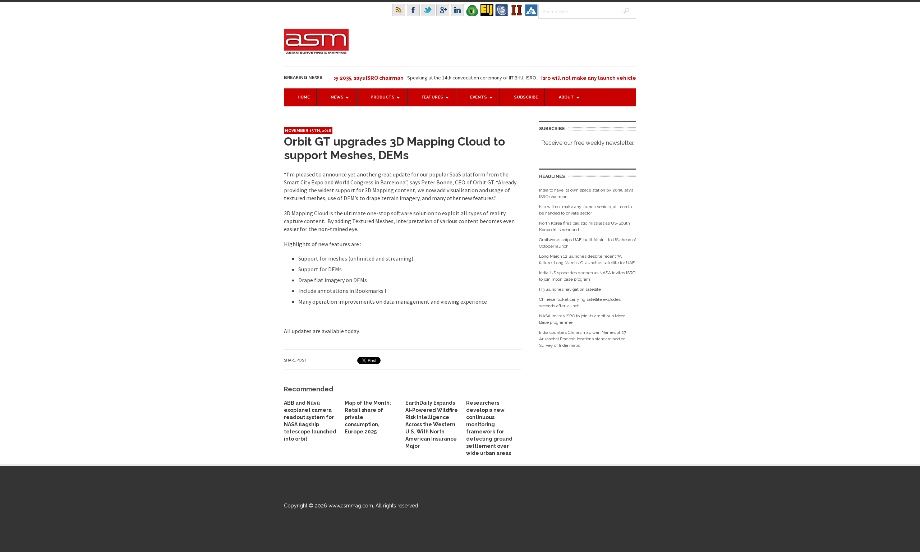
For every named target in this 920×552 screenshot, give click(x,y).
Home (304, 97)
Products (379, 100)
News (333, 100)
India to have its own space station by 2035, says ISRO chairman (586, 193)
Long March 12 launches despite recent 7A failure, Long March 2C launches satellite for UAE (587, 259)
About (563, 100)
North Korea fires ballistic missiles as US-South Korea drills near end (584, 226)
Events (475, 100)
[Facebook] (413, 10)
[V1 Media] (472, 10)
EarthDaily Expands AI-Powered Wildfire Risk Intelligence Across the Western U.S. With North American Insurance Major (431, 424)
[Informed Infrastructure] (516, 10)
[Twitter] (428, 10)
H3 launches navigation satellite (570, 289)
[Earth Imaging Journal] (486, 10)
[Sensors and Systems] (501, 10)
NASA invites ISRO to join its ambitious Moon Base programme (582, 319)
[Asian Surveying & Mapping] (316, 51)
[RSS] (398, 10)
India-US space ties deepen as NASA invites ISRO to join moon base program (587, 276)
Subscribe (526, 97)
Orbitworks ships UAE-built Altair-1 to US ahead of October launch (587, 243)
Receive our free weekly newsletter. (587, 142)
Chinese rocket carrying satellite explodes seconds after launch (580, 302)
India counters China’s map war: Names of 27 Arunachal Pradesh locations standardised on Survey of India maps (582, 339)
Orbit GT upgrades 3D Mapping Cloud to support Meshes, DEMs (394, 148)
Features (428, 100)
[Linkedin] (457, 10)
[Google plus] (442, 10)
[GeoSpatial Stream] (531, 10)
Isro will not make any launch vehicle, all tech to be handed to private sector (625, 78)
